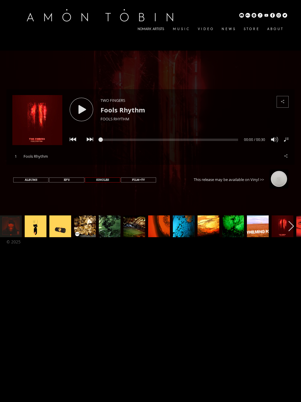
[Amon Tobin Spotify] (254, 15)
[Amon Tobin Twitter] (284, 15)
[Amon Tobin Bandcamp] (247, 15)
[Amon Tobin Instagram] (278, 15)
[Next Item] (291, 226)
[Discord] (241, 15)
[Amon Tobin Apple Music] (260, 15)
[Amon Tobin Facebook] (272, 15)
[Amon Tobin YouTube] (266, 15)
